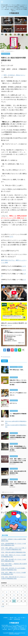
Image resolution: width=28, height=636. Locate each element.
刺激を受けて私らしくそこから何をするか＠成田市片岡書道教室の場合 (18, 382)
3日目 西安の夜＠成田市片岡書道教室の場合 (13, 552)
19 (14, 598)
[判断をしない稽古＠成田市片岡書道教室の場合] (15, 349)
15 (25, 595)
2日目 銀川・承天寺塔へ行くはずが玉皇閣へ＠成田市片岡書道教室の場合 (13, 568)
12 (14, 595)
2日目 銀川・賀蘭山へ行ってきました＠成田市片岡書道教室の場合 (13, 573)
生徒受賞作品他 (17, 619)
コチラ (11, 236)
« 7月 (2, 606)
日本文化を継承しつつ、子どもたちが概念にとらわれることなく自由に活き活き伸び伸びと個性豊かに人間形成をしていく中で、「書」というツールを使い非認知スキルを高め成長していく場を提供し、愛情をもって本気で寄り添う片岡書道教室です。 (14, 628)
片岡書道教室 (14, 13)
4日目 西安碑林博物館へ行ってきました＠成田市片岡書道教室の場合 (18, 448)
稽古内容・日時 (13, 617)
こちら (8, 325)
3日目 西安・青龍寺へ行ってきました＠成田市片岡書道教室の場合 (18, 483)
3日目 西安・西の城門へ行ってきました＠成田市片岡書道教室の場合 (13, 560)
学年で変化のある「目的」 (17, 369)
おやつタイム (13, 403)
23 (3, 601)
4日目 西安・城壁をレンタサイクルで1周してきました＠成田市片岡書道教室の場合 (18, 460)
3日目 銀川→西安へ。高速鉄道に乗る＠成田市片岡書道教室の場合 (14, 564)
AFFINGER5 (16, 634)
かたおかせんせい (6, 356)
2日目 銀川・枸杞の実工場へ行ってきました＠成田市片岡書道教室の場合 (13, 577)
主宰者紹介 (5, 617)
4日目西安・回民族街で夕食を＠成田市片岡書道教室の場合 (13, 540)
